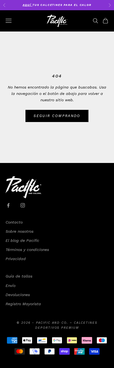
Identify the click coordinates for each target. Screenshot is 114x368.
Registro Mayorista (23, 304)
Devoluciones (18, 294)
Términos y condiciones (27, 249)
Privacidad (16, 258)
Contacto (14, 222)
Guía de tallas (19, 276)
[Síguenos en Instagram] (22, 205)
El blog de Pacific (22, 240)
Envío (10, 285)
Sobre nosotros (19, 231)
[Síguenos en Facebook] (8, 205)
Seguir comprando (56, 116)
